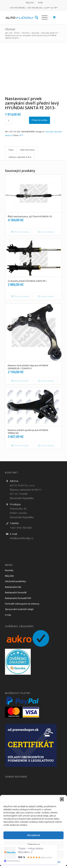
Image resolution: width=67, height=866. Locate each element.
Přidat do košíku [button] (21, 232)
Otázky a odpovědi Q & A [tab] (20, 157)
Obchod (10, 29)
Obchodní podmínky (15, 581)
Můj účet (30, 2)
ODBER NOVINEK (16, 776)
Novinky (9, 570)
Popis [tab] (11, 149)
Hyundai (49, 131)
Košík (40, 2)
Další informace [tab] (27, 149)
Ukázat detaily (47, 232)
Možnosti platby (17, 693)
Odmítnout (34, 844)
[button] (62, 799)
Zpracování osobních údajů (19, 609)
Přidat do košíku (39, 120)
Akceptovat (33, 835)
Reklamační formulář (16, 592)
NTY (21, 135)
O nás (8, 614)
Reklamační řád (13, 587)
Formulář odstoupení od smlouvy (22, 603)
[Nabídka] (43, 17)
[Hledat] (34, 17)
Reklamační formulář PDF (18, 598)
